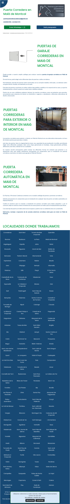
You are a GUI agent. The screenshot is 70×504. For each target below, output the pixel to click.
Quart (7, 355)
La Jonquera (22, 355)
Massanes (51, 443)
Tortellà (7, 436)
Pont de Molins (7, 499)
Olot (51, 284)
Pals (36, 360)
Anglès (51, 325)
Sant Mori (22, 232)
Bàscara (22, 413)
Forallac (7, 388)
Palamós (22, 298)
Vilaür (37, 467)
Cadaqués (51, 355)
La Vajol (51, 473)
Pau (22, 485)
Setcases (7, 256)
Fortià (22, 455)
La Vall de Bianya (7, 406)
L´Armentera (51, 420)
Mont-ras (51, 381)
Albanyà (22, 467)
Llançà (36, 332)
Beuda (51, 261)
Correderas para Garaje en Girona (17, 33)
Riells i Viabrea (37, 344)
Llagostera (7, 318)
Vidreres (22, 318)
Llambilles (51, 436)
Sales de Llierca (51, 467)
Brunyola (7, 249)
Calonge (37, 305)
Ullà (22, 270)
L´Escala (51, 305)
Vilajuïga (22, 265)
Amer (51, 367)
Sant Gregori (51, 349)
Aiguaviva (22, 436)
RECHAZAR (30, 500)
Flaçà (37, 270)
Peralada (36, 381)
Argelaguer (7, 244)
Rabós (37, 261)
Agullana (22, 425)
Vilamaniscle (36, 256)
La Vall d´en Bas (7, 360)
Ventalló (37, 425)
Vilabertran (7, 420)
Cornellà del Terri (7, 374)
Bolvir (51, 244)
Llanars (51, 485)
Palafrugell (22, 291)
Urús (51, 256)
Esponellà (7, 284)
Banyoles (7, 298)
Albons (22, 443)
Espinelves (7, 261)
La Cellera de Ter (51, 374)
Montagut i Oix (37, 413)
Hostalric (22, 344)
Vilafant (22, 332)
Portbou (22, 406)
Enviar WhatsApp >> (16, 27)
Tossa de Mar (22, 325)
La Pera (36, 239)
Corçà (51, 399)
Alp (37, 388)
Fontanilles (51, 455)
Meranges (7, 480)
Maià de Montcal (51, 239)
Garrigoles (22, 462)
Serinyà (36, 265)
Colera (51, 480)
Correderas (7, 232)
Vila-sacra (36, 455)
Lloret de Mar (36, 249)
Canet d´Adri (36, 480)
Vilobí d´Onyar (37, 355)
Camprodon (51, 360)
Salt (7, 291)
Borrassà (37, 443)
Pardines (51, 462)
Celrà (7, 339)
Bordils (51, 388)
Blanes (36, 284)
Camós (36, 448)
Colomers (22, 261)
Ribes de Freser (22, 381)
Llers (7, 265)
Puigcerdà (51, 311)
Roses (51, 291)
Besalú (36, 367)
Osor (51, 277)
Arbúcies (7, 325)
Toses (37, 462)
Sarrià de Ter (22, 339)
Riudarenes (22, 374)
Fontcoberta (22, 399)
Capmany (22, 480)
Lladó (7, 443)
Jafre (37, 244)
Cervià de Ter (22, 420)
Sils (7, 332)
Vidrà (7, 462)
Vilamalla (51, 265)
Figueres (22, 249)
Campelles (7, 473)
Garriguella (7, 425)
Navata (51, 406)
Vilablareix (7, 367)
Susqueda (22, 473)
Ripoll (22, 305)
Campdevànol (22, 349)
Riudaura (22, 239)
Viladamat (36, 277)
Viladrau (7, 270)
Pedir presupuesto (50, 27)
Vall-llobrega (36, 420)
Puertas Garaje (6, 33)
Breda (51, 344)
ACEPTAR (40, 500)
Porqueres (51, 339)
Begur (7, 344)
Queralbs (51, 232)
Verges (7, 413)
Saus (51, 425)
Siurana (7, 239)
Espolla (22, 244)
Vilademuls (7, 429)
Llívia (22, 392)
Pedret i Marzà (22, 256)
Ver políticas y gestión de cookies (35, 497)
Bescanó (37, 339)
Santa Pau (36, 392)
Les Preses (22, 388)
